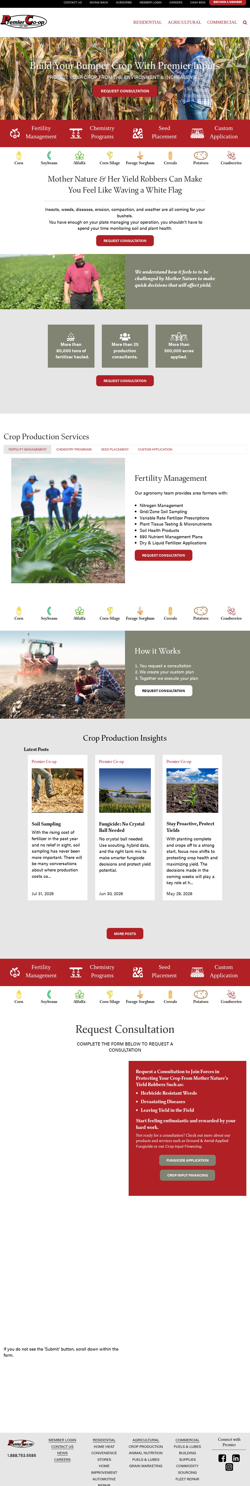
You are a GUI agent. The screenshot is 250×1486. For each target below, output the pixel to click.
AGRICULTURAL (146, 1439)
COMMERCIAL (187, 1439)
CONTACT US (62, 1446)
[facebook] (222, 1459)
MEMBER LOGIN (62, 1439)
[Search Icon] (245, 22)
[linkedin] (236, 1459)
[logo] (20, 1443)
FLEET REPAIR (187, 1478)
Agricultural (184, 22)
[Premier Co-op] (24, 22)
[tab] (27, 449)
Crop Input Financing (183, 1146)
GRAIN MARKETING (145, 1465)
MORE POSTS (125, 933)
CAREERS (62, 1459)
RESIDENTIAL (104, 1439)
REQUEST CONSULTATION (125, 91)
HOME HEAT (104, 1446)
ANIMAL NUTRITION (146, 1452)
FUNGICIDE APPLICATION (188, 1160)
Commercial (222, 22)
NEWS (62, 1452)
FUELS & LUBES (145, 1459)
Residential (147, 22)
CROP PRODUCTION (146, 1446)
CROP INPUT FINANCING (187, 1175)
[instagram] (229, 1468)
